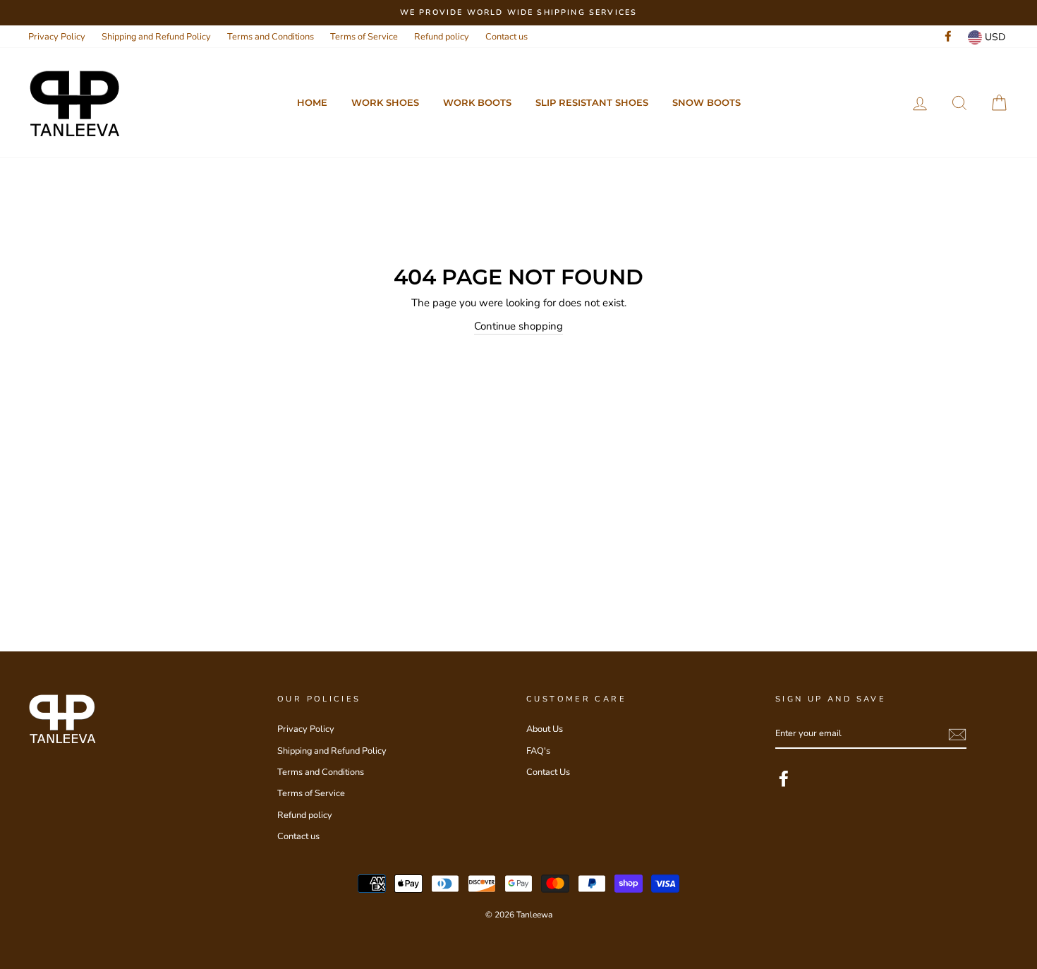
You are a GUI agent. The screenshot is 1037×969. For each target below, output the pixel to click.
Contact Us (548, 772)
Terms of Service (364, 36)
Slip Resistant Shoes (591, 102)
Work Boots (477, 102)
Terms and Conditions (270, 36)
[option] (518, 12)
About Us (544, 729)
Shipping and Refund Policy (156, 36)
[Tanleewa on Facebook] (783, 778)
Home (312, 102)
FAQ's (538, 751)
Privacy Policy (56, 36)
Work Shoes (385, 102)
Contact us (506, 36)
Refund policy (441, 36)
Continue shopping (518, 326)
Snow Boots (706, 102)
